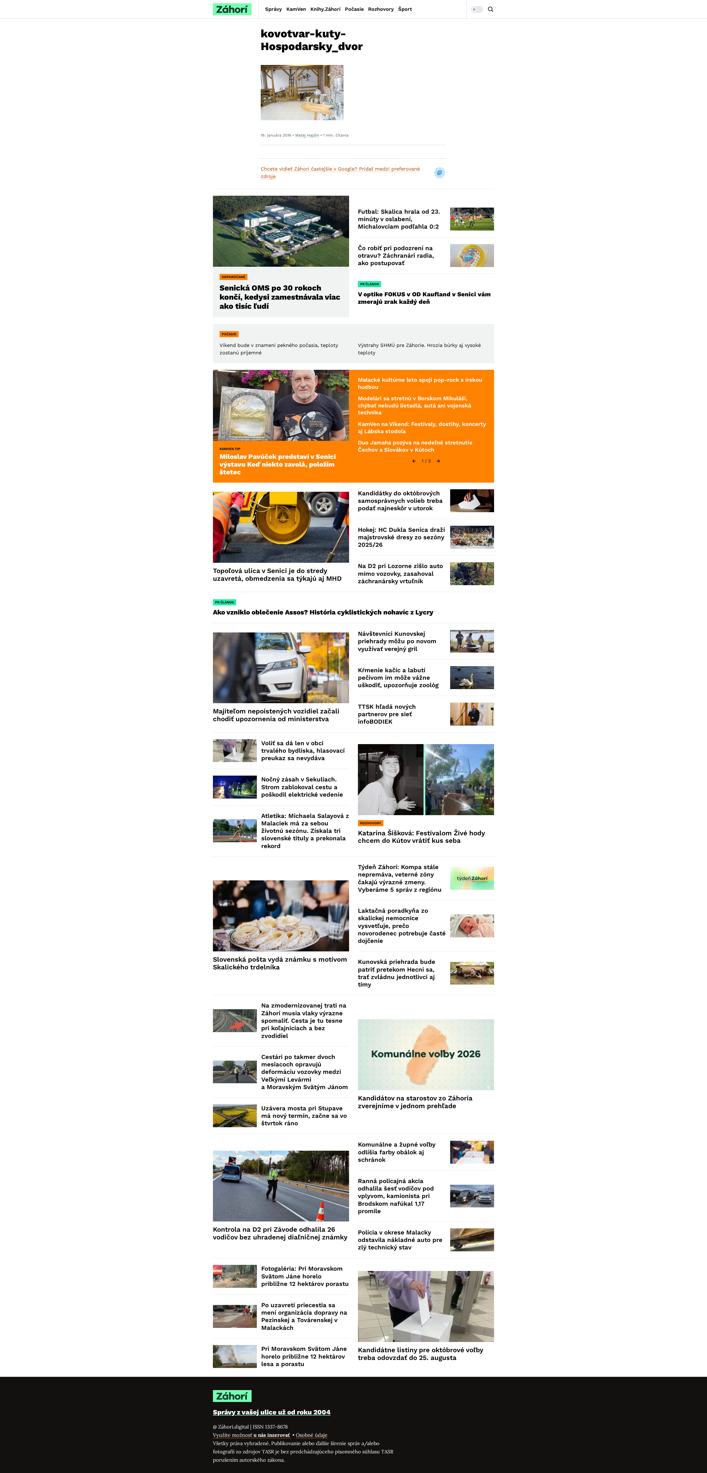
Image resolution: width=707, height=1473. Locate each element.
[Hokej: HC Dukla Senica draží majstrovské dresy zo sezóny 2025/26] (472, 537)
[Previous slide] (414, 461)
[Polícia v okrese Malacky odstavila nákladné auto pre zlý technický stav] (472, 1239)
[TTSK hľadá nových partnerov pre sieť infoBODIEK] (472, 714)
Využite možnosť (252, 1435)
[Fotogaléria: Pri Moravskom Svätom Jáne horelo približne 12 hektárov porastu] (235, 1276)
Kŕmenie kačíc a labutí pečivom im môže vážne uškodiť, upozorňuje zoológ (398, 678)
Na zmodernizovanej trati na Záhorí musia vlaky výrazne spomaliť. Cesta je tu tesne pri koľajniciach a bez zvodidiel (303, 1020)
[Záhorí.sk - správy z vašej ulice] (232, 9)
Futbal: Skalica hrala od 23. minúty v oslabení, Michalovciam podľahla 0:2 (399, 219)
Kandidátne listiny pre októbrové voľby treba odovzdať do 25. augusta (420, 1354)
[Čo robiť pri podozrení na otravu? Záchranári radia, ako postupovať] (472, 255)
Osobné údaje (312, 1435)
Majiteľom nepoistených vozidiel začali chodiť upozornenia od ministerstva (276, 715)
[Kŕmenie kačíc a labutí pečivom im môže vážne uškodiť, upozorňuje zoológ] (472, 677)
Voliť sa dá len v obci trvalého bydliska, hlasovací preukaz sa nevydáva (303, 751)
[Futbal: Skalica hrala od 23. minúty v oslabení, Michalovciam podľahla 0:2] (472, 219)
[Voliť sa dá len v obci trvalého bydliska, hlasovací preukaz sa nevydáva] (235, 750)
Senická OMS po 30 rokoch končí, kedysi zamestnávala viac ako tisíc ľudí (280, 297)
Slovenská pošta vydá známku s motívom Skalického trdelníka (280, 963)
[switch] (477, 9)
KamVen (296, 9)
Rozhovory (381, 9)
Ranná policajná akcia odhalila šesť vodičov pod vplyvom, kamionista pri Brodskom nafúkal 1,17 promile (396, 1196)
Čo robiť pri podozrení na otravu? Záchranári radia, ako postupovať (396, 256)
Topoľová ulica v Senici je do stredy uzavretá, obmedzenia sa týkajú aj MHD (277, 574)
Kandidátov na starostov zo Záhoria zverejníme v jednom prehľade (415, 1102)
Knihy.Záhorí (325, 9)
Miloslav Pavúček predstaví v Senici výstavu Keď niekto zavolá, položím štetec (278, 464)
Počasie (354, 9)
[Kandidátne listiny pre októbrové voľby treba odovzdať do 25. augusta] (426, 1306)
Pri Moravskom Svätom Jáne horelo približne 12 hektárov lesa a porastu (304, 1356)
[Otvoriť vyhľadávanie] (490, 9)
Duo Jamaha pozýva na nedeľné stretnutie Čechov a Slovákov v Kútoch (415, 446)
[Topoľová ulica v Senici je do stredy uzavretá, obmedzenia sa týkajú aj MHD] (281, 527)
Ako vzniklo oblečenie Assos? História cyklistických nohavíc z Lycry (323, 612)
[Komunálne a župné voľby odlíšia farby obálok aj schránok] (472, 1152)
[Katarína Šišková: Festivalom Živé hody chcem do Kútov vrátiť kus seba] (426, 779)
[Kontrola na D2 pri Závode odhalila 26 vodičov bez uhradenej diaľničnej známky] (281, 1186)
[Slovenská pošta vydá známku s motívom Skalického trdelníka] (281, 915)
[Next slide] (438, 461)
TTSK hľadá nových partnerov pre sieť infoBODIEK (387, 714)
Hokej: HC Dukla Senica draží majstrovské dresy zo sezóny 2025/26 (401, 537)
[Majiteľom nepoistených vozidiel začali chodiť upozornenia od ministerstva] (281, 667)
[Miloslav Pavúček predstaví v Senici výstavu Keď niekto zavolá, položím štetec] (281, 405)
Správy (273, 9)
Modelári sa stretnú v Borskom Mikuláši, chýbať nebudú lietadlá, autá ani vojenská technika (414, 405)
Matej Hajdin (307, 135)
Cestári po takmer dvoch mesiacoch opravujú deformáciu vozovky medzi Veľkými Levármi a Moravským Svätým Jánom (304, 1071)
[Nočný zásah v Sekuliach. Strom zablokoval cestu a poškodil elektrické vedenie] (235, 787)
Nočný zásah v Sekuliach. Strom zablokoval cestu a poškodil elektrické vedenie (302, 787)
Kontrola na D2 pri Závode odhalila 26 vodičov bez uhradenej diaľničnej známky (280, 1233)
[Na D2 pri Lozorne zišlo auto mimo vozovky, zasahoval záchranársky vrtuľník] (472, 573)
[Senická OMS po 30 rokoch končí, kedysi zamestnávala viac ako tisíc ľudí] (281, 231)
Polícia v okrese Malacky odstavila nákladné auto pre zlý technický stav (400, 1240)
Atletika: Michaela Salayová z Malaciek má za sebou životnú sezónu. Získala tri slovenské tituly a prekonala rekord (305, 830)
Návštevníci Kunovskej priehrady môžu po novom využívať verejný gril (397, 641)
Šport (405, 9)
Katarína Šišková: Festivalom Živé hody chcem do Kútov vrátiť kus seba (421, 837)
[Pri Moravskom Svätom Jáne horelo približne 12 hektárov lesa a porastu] (235, 1356)
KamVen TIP (230, 449)
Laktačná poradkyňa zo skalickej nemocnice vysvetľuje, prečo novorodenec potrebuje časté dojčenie (402, 925)
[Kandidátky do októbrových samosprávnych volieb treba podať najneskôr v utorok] (472, 500)
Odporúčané (233, 277)
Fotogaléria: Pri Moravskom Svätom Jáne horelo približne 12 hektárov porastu (305, 1276)
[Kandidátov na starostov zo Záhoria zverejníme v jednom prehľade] (426, 1054)
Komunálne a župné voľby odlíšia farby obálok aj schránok (397, 1152)
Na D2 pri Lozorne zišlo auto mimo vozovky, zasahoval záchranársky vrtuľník (400, 573)
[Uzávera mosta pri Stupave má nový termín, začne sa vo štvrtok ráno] (235, 1115)
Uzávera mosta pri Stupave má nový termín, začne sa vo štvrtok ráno (304, 1116)
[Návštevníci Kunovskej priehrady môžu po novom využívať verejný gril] (472, 641)
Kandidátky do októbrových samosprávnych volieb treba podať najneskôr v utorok (400, 501)
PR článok (369, 284)
